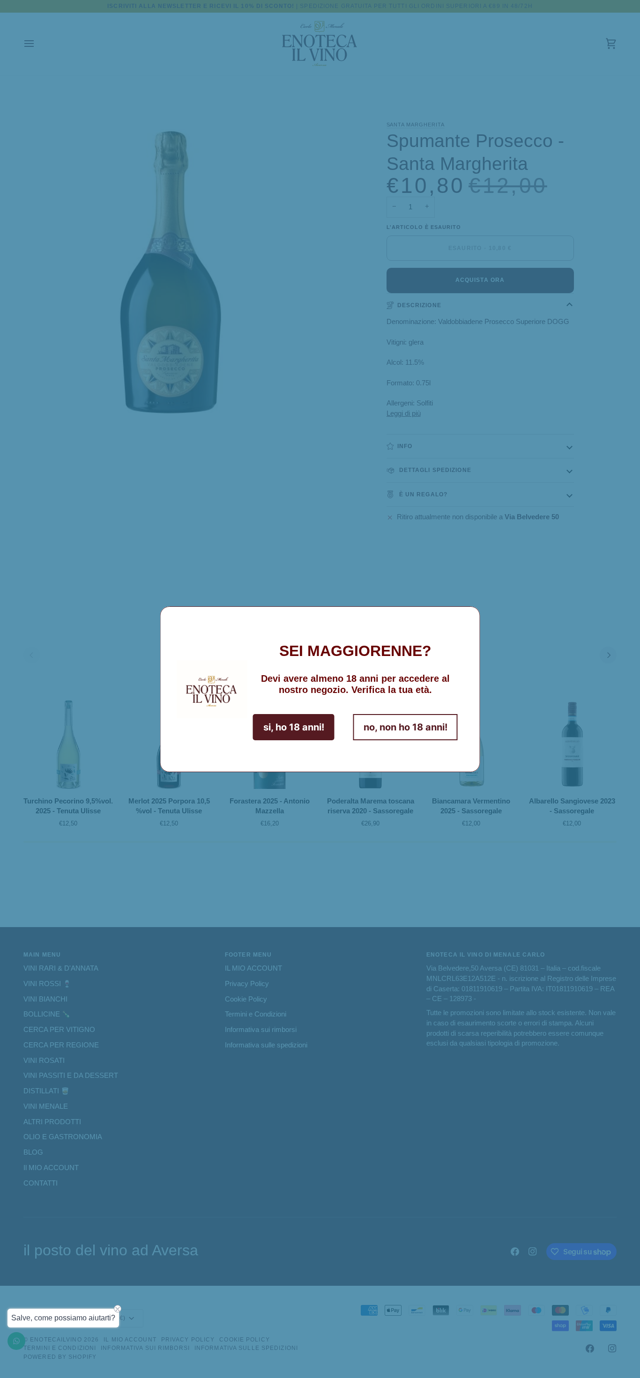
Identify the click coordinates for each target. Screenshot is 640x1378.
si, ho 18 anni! (293, 727)
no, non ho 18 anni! (405, 727)
